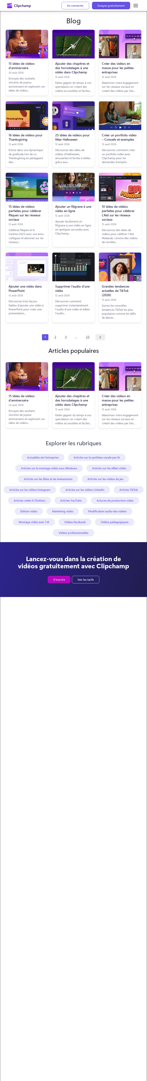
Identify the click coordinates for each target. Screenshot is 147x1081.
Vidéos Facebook (75, 522)
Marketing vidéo (62, 511)
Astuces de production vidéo (115, 500)
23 (87, 337)
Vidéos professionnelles (73, 533)
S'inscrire (59, 579)
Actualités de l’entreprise (43, 457)
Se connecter (75, 5)
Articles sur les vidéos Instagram (29, 490)
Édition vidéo (28, 511)
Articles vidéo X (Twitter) (29, 500)
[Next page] (100, 337)
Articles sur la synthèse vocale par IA (97, 457)
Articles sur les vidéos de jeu (105, 479)
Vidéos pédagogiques (115, 522)
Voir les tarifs (85, 579)
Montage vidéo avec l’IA (34, 522)
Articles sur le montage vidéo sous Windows (49, 468)
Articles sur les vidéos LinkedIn (84, 490)
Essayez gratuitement (111, 5)
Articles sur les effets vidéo (109, 468)
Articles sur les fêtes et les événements (48, 479)
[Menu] (135, 5)
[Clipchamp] (19, 5)
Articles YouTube (71, 500)
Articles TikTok (128, 490)
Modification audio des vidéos (107, 511)
